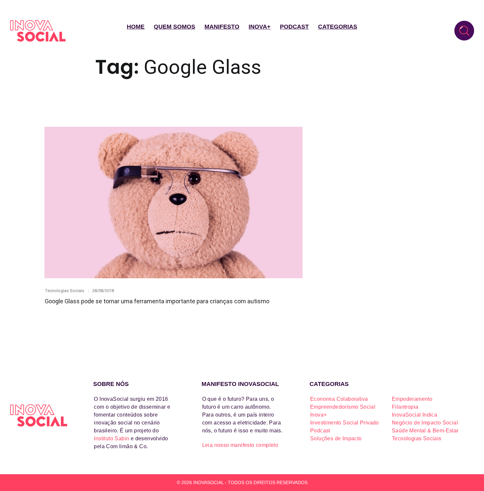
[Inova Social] (38, 31)
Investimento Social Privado (344, 422)
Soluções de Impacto (336, 438)
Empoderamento (412, 399)
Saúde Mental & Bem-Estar (425, 430)
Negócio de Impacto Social (425, 422)
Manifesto (221, 27)
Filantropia (405, 407)
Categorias (337, 27)
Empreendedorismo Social (342, 407)
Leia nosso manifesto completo (240, 445)
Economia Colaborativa (339, 399)
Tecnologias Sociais (64, 290)
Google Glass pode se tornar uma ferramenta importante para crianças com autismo (157, 301)
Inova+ (260, 27)
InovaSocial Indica (414, 415)
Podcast (294, 27)
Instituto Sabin (111, 438)
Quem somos (174, 27)
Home (136, 27)
